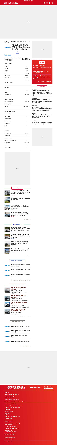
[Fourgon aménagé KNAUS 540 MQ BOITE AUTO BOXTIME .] (7, 297)
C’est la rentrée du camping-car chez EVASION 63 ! (41, 72)
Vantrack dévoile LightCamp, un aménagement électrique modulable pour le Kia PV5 (42, 101)
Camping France (8, 424)
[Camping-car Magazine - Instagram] (52, 3)
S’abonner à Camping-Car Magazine (12, 407)
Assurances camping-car (28, 0)
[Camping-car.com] (11, 3)
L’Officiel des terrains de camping (12, 423)
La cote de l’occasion (9, 397)
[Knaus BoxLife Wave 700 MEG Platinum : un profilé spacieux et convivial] (7, 236)
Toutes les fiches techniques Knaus (21, 280)
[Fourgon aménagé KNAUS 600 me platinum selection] (7, 289)
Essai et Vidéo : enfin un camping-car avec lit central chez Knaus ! (20, 206)
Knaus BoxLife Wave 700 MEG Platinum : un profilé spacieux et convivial (20, 236)
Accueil (6, 41)
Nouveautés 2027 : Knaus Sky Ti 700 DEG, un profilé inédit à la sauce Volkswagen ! (20, 192)
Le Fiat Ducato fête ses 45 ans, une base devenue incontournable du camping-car (42, 116)
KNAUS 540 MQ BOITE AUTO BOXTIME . (19, 296)
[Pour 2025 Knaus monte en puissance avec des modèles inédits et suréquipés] (7, 214)
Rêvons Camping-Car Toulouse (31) (42, 67)
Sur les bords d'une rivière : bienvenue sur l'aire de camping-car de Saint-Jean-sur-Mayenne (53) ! (42, 109)
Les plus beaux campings (10, 426)
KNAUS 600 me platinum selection (18, 288)
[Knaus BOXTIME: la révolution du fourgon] (7, 200)
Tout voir (28, 219)
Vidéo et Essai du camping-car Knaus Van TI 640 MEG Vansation (19, 243)
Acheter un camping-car (10, 396)
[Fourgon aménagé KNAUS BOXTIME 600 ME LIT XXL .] (7, 304)
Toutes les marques (9, 411)
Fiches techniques (11, 41)
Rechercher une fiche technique (12, 399)
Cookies (6, 414)
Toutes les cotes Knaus (24, 346)
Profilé (9, 54)
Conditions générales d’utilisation (12, 416)
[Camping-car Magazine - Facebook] (49, 3)
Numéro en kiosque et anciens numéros (14, 405)
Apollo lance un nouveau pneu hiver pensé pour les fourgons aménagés (42, 123)
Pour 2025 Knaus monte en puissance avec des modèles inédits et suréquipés (20, 214)
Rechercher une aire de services (12, 394)
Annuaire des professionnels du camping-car (15, 401)
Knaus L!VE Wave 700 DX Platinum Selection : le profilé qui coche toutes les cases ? (20, 228)
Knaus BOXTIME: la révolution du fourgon (20, 198)
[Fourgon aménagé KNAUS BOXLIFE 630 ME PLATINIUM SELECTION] (7, 311)
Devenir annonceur (9, 439)
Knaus (15, 41)
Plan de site (7, 413)
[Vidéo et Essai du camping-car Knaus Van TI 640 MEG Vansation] (7, 244)
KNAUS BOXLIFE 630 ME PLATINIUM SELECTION (18, 310)
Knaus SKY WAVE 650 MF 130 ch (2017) (20, 341)
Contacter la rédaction (10, 437)
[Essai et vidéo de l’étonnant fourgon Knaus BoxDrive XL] (7, 251)
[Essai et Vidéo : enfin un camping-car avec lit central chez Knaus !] (7, 207)
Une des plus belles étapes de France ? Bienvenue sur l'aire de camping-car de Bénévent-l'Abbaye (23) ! (42, 93)
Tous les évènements (45, 81)
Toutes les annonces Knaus (23, 317)
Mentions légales (8, 418)
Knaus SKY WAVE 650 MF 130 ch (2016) (20, 326)
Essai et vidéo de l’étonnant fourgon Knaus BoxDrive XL (20, 249)
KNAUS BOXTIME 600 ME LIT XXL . (19, 303)
